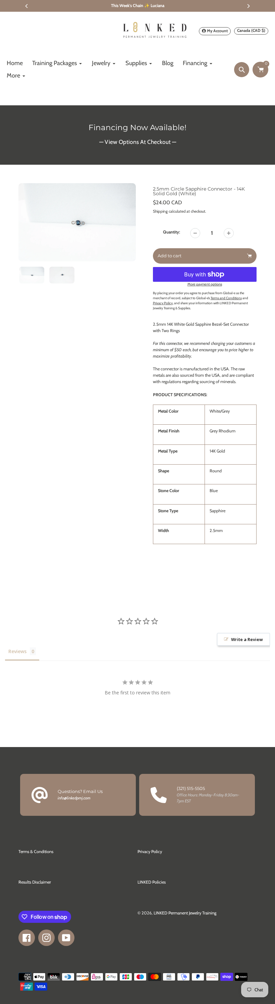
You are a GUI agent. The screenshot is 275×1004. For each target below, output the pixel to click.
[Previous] (26, 6)
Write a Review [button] (247, 639)
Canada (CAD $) (251, 30)
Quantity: (171, 231)
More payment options (204, 284)
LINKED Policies (152, 882)
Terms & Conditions (35, 851)
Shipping (160, 211)
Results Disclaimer (34, 882)
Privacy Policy (150, 851)
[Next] (248, 6)
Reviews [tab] (17, 651)
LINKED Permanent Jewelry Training (185, 912)
